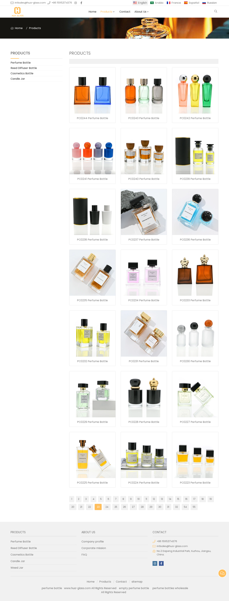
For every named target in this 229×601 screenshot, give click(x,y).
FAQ (84, 555)
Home (92, 12)
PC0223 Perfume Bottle (195, 483)
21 (81, 507)
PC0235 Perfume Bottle (92, 300)
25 (115, 507)
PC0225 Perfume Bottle (92, 483)
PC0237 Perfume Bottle (143, 240)
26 (124, 507)
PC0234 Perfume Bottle (143, 300)
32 (176, 507)
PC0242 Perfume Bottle (195, 118)
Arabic (159, 3)
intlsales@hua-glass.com (30, 2)
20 (72, 507)
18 (203, 499)
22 (89, 507)
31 (168, 507)
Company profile (92, 541)
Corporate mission (93, 548)
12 (154, 499)
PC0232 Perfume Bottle (92, 361)
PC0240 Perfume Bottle (143, 179)
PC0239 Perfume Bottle (195, 179)
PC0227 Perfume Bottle (195, 422)
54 (185, 507)
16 (186, 499)
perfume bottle (53, 588)
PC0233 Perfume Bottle (195, 300)
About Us (140, 12)
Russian (212, 3)
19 (211, 499)
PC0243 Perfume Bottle (143, 118)
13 (162, 499)
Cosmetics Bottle (22, 73)
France (176, 3)
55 (194, 507)
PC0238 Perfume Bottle (92, 240)
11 (146, 499)
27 (133, 507)
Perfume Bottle (21, 63)
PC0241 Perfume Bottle (92, 179)
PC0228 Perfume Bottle (143, 422)
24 (106, 507)
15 (178, 499)
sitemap (137, 582)
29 (151, 507)
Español (194, 3)
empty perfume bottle (134, 588)
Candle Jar (18, 79)
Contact (124, 12)
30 (159, 507)
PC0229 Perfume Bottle (92, 422)
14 (170, 499)
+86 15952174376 (62, 2)
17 (194, 499)
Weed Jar (17, 568)
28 (142, 507)
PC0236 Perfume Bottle (195, 240)
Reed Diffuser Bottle (24, 68)
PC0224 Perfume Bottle (143, 483)
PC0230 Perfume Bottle (195, 361)
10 (138, 499)
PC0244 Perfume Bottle (92, 118)
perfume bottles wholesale (170, 588)
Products (106, 12)
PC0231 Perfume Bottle (144, 361)
